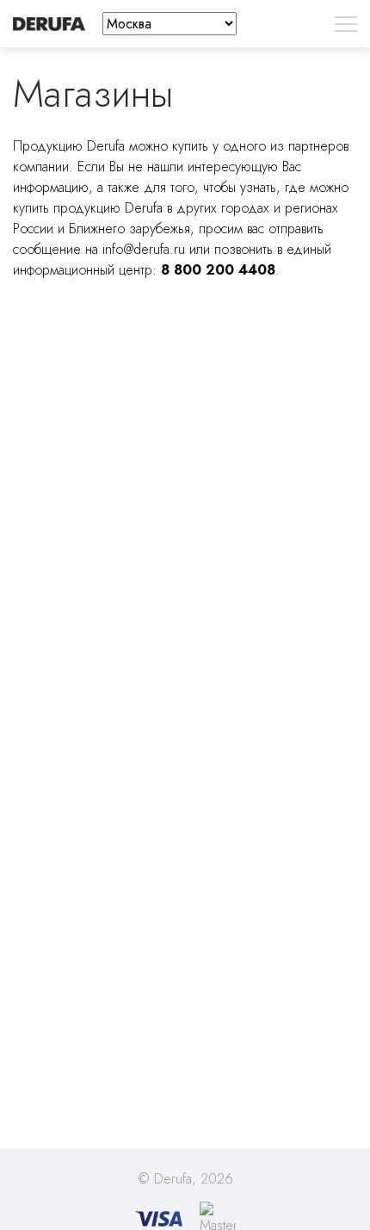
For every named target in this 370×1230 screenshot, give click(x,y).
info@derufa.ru (143, 249)
